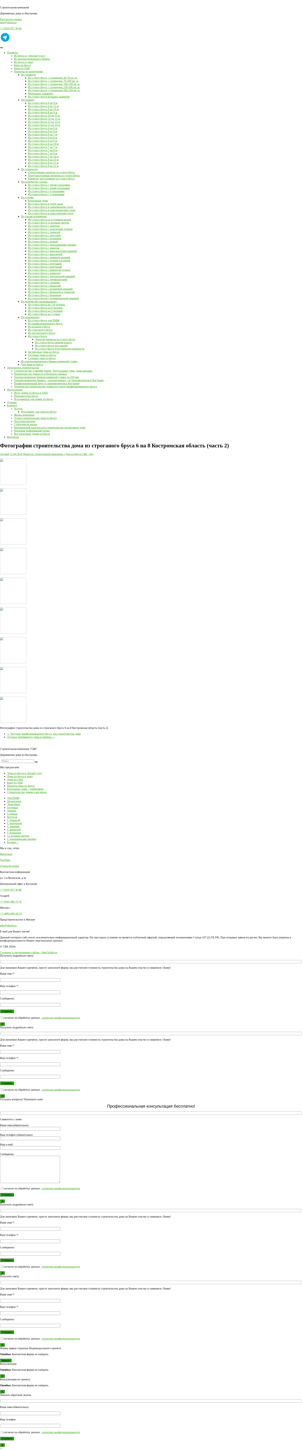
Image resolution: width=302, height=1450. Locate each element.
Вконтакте (6, 854)
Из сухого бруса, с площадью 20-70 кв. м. (52, 77)
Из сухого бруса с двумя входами (47, 279)
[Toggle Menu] (1, 47)
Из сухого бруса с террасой (44, 232)
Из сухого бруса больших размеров (49, 96)
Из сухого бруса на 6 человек (45, 307)
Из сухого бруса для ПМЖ (43, 320)
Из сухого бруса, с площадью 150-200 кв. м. (54, 87)
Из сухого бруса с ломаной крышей (49, 257)
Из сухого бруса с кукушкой (45, 263)
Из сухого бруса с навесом (43, 247)
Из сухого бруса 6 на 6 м (42, 131)
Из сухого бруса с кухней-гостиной (49, 260)
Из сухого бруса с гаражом (44, 282)
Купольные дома (38, 200)
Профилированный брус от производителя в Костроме (46, 383)
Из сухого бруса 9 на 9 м (42, 103)
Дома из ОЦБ (15, 779)
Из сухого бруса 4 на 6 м (42, 128)
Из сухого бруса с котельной (45, 266)
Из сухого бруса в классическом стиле (50, 213)
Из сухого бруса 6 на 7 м (42, 134)
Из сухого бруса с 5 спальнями (46, 194)
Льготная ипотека (24, 421)
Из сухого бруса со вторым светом (48, 222)
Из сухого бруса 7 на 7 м (42, 147)
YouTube (5, 860)
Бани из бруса (22, 65)
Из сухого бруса (37, 336)
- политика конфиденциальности (60, 1017)
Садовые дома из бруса (42, 358)
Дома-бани (13, 804)
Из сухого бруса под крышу (51, 345)
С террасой (13, 820)
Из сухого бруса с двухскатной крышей (51, 276)
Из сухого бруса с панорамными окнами (52, 244)
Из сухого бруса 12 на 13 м (44, 121)
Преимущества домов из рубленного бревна (40, 373)
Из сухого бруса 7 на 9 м (42, 153)
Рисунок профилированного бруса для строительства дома (44, 733)
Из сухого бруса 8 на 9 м (42, 112)
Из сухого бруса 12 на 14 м (44, 125)
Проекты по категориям (28, 71)
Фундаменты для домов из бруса (33, 399)
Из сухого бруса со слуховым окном (49, 219)
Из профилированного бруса (45, 323)
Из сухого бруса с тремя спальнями (49, 188)
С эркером (13, 826)
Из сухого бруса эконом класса (53, 342)
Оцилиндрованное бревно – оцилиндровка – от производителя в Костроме (59, 380)
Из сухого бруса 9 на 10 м (43, 109)
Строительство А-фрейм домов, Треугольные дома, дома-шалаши (53, 370)
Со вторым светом (18, 835)
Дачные (11, 810)
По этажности (29, 169)
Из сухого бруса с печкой (43, 241)
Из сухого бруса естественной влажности (59, 348)
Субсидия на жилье (25, 424)
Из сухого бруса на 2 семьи (44, 314)
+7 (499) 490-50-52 (11, 913)
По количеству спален (34, 181)
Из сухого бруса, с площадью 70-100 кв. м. (53, 80)
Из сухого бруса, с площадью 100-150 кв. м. (54, 84)
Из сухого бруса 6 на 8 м (42, 137)
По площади (28, 74)
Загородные (14, 801)
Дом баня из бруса (32, 364)
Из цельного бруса (39, 326)
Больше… (13, 842)
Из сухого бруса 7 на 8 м (42, 150)
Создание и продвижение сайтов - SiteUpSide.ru (28, 952)
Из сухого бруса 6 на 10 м (43, 143)
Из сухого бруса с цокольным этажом (50, 229)
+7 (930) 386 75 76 (10, 901)
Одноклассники (9, 866)
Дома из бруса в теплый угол (24, 773)
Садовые (12, 813)
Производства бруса (26, 396)
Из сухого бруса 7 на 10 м (43, 156)
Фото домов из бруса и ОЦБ (31, 392)
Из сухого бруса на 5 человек (45, 310)
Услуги (18, 408)
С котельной (14, 823)
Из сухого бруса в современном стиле (50, 206)
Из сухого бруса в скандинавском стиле (51, 210)
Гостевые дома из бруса (42, 355)
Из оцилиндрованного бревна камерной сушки (49, 361)
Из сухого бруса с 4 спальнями (46, 191)
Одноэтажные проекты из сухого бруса (51, 172)
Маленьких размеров (40, 93)
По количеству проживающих (39, 301)
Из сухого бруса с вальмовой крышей (50, 288)
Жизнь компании (24, 414)
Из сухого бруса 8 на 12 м (43, 166)
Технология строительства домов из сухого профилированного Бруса (55, 386)
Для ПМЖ (13, 798)
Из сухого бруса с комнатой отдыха (49, 270)
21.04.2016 (16, 454)
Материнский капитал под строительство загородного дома (49, 427)
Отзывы (12, 402)
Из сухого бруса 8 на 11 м (43, 162)
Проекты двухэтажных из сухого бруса (51, 178)
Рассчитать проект (11, 19)
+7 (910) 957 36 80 (10, 28)
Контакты (13, 436)
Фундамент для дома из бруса (38, 411)
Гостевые (12, 807)
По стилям (27, 197)
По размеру (28, 99)
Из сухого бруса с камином (44, 273)
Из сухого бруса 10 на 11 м (44, 115)
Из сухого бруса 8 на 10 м (43, 159)
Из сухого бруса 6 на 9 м (42, 140)
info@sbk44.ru (8, 22)
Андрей (4, 454)
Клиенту (12, 405)
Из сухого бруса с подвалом (44, 238)
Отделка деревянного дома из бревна (31, 737)
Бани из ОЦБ (22, 68)
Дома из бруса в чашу (20, 776)
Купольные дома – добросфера (25, 788)
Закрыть (5, 1360)
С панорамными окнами (21, 839)
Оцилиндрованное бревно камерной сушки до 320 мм (46, 377)
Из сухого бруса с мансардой (45, 254)
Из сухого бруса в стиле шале (45, 203)
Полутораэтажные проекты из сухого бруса (54, 175)
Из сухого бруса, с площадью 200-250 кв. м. (54, 90)
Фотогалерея (14, 389)
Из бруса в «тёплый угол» (29, 55)
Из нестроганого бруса (41, 333)
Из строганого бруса (40, 329)
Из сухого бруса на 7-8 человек (46, 304)
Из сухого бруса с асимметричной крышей (53, 298)
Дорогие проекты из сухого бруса (55, 339)
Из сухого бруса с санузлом (44, 235)
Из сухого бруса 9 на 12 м (43, 106)
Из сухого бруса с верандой (44, 285)
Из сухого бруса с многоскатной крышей (52, 251)
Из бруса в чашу (23, 62)
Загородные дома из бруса (43, 351)
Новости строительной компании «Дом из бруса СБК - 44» (58, 454)
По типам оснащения (33, 216)
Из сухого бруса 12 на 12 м (44, 118)
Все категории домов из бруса (32, 433)
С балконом (14, 832)
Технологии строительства (23, 367)
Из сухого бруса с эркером (43, 225)
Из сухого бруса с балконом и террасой (51, 292)
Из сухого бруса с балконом (44, 295)
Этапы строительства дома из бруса (35, 418)
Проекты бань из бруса (20, 785)
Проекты (12, 52)
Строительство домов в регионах (27, 792)
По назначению (30, 317)
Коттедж (12, 816)
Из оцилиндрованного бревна (32, 58)
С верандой (14, 829)
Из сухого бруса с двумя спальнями (49, 184)
